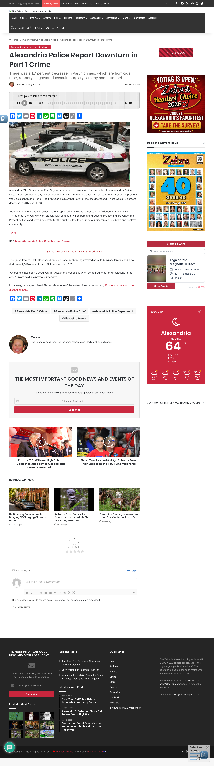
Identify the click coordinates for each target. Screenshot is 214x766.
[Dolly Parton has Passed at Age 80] (32, 716)
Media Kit (115, 697)
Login (133, 570)
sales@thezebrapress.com (173, 684)
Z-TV (22, 18)
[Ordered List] (45, 593)
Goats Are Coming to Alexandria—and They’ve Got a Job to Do (119, 515)
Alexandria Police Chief (71, 311)
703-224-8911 (189, 680)
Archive (152, 18)
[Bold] (27, 593)
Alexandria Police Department (113, 311)
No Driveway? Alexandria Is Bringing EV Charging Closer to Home (28, 517)
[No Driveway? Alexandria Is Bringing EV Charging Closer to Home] (29, 499)
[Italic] (31, 593)
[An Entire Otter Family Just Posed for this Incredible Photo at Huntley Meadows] (74, 499)
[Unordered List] (50, 593)
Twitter (13, 232)
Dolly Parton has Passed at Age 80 (80, 669)
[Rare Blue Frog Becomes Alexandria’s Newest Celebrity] (16, 716)
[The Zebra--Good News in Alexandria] (30, 11)
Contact (80, 18)
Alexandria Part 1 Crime (31, 311)
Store (112, 682)
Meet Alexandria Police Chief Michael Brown (42, 241)
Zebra (18, 84)
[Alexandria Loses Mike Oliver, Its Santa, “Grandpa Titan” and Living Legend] (47, 716)
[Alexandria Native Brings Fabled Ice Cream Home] (47, 725)
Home (14, 18)
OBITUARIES (139, 18)
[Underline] (36, 593)
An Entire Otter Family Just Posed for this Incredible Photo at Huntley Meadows (73, 517)
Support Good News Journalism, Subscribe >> (74, 251)
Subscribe (95, 18)
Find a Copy (176, 52)
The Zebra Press (64, 751)
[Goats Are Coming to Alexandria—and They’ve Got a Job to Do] (119, 499)
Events (34, 18)
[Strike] (41, 593)
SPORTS (47, 18)
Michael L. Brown (75, 318)
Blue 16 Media (95, 751)
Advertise (111, 18)
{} (69, 592)
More (125, 18)
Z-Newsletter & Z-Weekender (125, 707)
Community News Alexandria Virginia (39, 39)
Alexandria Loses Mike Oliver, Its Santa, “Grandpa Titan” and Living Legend (100, 3)
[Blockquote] (55, 593)
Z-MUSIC (114, 702)
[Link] (64, 593)
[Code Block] (60, 593)
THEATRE (68, 18)
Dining (57, 18)
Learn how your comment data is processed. (77, 600)
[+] (73, 592)
